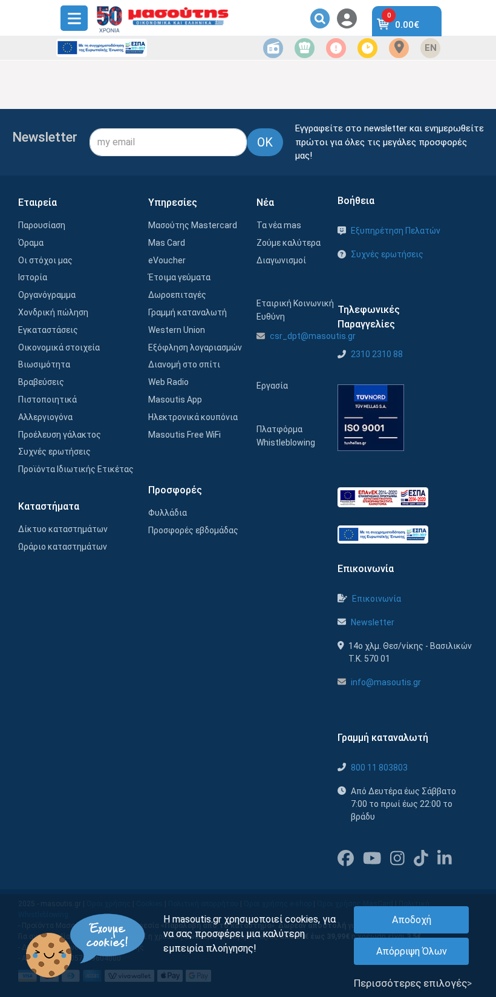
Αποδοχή (411, 920)
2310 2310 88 (377, 354)
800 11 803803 (379, 767)
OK (265, 142)
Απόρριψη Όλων (411, 951)
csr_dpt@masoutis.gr (313, 336)
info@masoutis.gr (386, 682)
